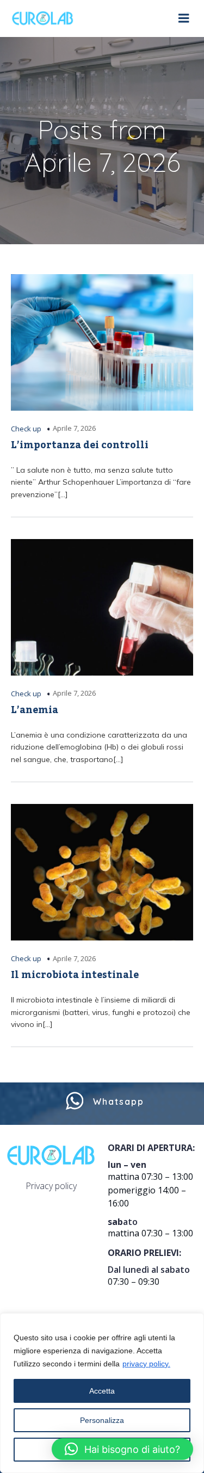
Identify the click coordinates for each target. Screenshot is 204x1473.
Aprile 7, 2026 (74, 428)
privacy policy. (146, 1363)
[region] (102, 1393)
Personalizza (102, 1420)
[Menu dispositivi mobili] (184, 18)
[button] (122, 1449)
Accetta (102, 1391)
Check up (26, 429)
